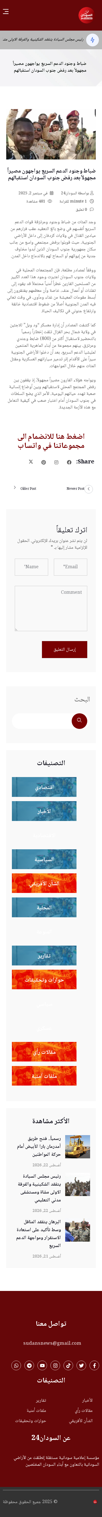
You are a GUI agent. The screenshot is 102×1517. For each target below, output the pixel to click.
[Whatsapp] (16, 1365)
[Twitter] (81, 1365)
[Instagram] (55, 1365)
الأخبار (87, 1401)
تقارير (41, 1401)
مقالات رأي (84, 1411)
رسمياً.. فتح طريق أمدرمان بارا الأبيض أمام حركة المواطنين (39, 1147)
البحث (82, 700)
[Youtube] (42, 1365)
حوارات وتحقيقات (30, 1421)
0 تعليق (82, 210)
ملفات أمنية (36, 1411)
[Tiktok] (68, 1365)
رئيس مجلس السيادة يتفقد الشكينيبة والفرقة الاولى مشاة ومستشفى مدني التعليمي (39, 1189)
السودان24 (75, 193)
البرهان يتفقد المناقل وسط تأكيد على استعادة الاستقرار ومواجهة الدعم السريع (38, 1234)
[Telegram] (29, 1365)
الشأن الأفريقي (81, 1421)
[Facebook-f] (94, 1365)
